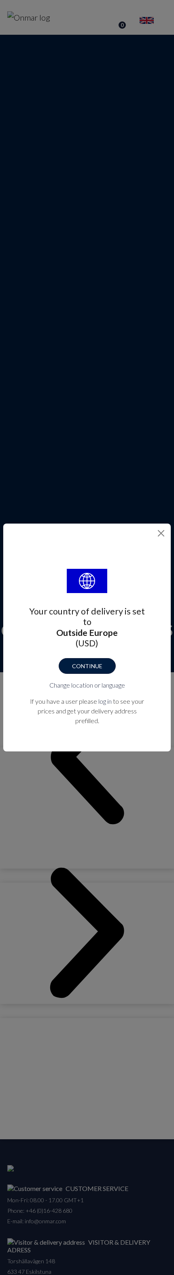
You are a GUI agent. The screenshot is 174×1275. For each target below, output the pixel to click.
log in (105, 701)
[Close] (161, 533)
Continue (87, 666)
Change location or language (87, 685)
